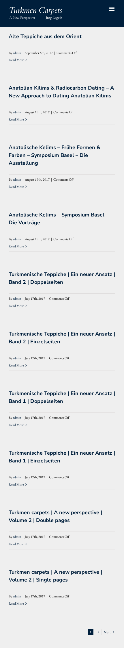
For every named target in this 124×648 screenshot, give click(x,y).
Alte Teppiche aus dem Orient (45, 36)
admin (17, 53)
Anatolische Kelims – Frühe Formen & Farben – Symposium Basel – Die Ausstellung (54, 155)
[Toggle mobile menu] (112, 9)
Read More (16, 60)
